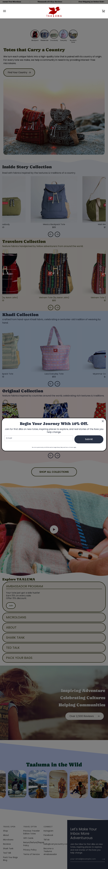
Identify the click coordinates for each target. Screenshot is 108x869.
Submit (89, 439)
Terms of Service (69, 447)
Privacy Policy (60, 447)
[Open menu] (7, 11)
